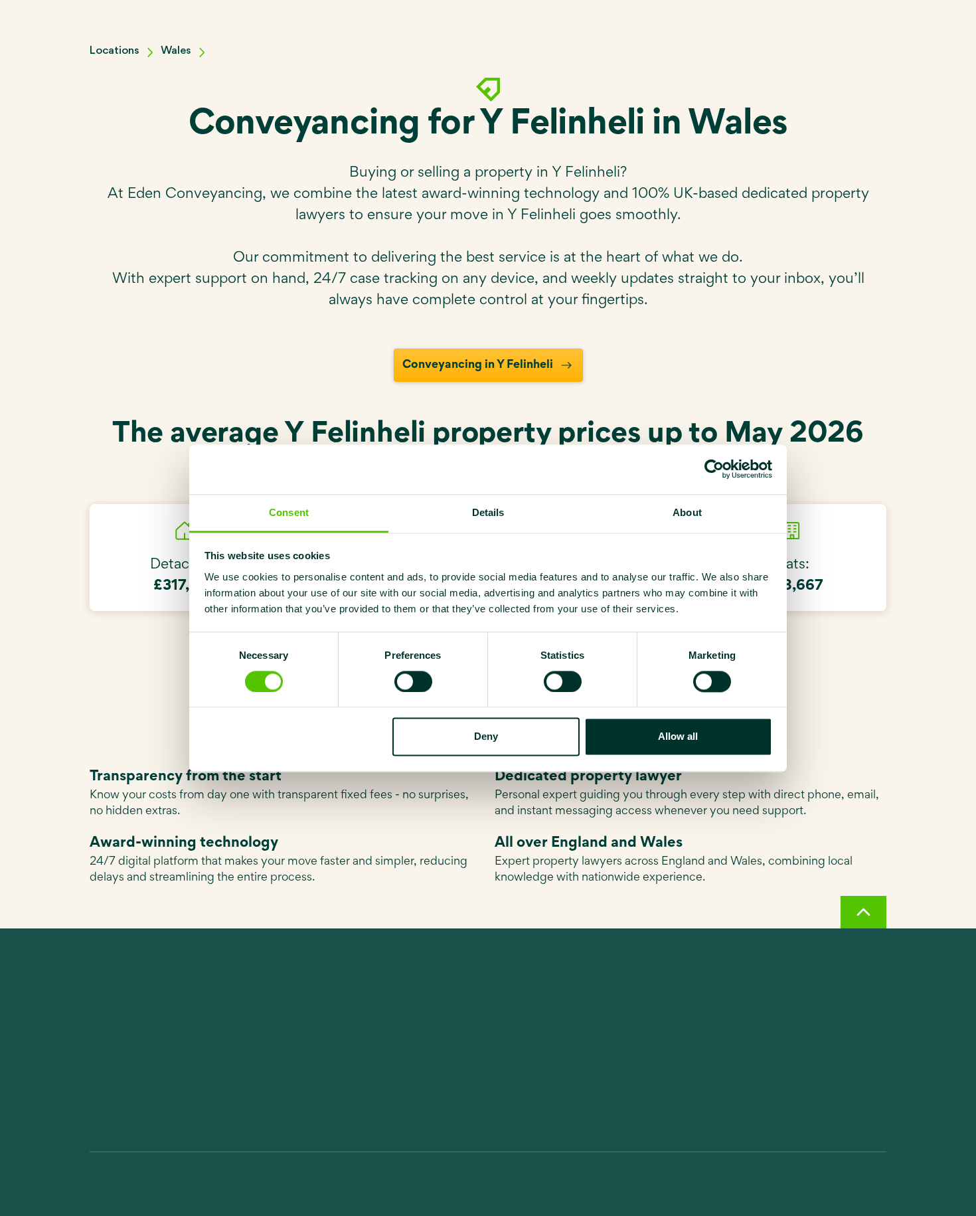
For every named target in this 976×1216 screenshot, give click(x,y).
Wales (176, 50)
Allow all (678, 736)
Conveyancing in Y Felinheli (477, 365)
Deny (486, 736)
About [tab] (687, 512)
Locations (114, 50)
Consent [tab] (289, 512)
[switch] (413, 681)
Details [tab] (488, 512)
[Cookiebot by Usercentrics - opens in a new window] (714, 469)
